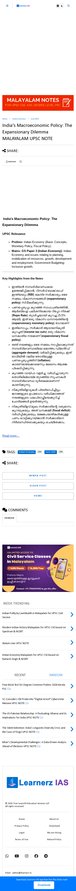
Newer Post (38, 476)
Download (44, 885)
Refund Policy (54, 839)
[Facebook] (36, 856)
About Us (54, 819)
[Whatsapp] (7, 856)
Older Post (38, 486)
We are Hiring (54, 833)
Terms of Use (21, 839)
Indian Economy (19, 119)
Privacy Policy (21, 826)
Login (22, 833)
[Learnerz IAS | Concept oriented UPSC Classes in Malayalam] (23, 7)
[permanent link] (20, 162)
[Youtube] (17, 856)
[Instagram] (26, 856)
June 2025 (35, 119)
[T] (46, 856)
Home (4, 119)
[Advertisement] (38, 51)
